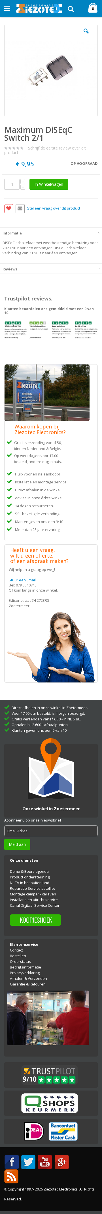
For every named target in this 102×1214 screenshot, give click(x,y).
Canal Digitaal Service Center (35, 905)
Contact (16, 950)
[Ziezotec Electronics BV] (39, 8)
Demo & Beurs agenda (29, 871)
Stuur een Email (22, 580)
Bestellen (18, 955)
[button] (86, 35)
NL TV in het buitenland (29, 882)
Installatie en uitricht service (34, 899)
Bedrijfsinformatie (25, 967)
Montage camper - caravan (33, 894)
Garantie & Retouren (28, 984)
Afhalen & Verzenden (28, 978)
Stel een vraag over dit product (53, 208)
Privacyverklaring (25, 972)
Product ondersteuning (30, 877)
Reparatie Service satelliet (32, 888)
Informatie (12, 233)
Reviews (10, 269)
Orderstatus (20, 961)
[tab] (51, 232)
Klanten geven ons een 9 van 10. (39, 730)
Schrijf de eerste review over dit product (45, 150)
